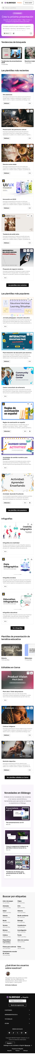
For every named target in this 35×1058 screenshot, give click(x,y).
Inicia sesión (28, 2)
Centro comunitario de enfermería (14, 387)
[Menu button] (2, 3)
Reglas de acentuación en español (14, 422)
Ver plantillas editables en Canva (17, 777)
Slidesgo (25, 1050)
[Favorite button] (28, 76)
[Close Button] (31, 1045)
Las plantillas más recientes (17, 285)
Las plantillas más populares (17, 510)
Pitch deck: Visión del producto (13, 691)
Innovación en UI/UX (9, 199)
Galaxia (6, 916)
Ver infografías (17, 628)
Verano (6, 926)
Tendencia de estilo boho (11, 234)
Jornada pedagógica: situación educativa (16, 317)
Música (6, 931)
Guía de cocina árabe (9, 164)
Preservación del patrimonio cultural (14, 129)
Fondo (22, 935)
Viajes (21, 902)
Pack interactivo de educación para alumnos (17, 352)
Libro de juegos (8, 902)
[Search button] (3, 8)
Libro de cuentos (23, 940)
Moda (6, 921)
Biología (21, 921)
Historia (21, 911)
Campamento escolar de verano (10, 953)
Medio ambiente (23, 916)
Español (9, 1043)
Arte (21, 906)
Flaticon (17, 1050)
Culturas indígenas (9, 726)
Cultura (7, 935)
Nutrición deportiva (9, 761)
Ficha (21, 947)
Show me (27, 1045)
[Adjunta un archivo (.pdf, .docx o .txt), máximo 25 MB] (13, 33)
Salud (7, 911)
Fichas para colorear (9, 947)
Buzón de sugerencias (17, 1005)
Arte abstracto (7, 94)
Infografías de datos (9, 577)
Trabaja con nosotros (16, 1001)
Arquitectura (22, 926)
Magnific (9, 1050)
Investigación (22, 931)
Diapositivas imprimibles (7, 941)
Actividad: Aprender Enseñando (13, 494)
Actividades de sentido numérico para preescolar (15, 458)
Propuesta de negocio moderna (13, 269)
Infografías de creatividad (11, 543)
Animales (7, 906)
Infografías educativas (10, 612)
